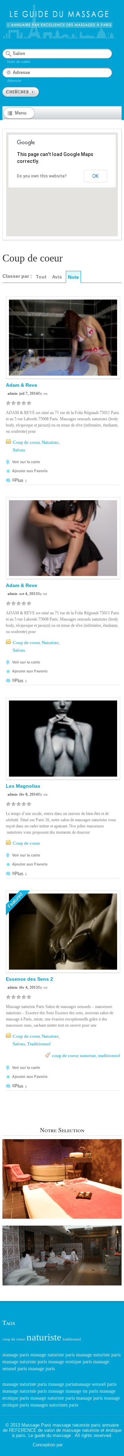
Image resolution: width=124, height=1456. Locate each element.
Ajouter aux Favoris (30, 471)
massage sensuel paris (95, 1384)
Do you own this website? (42, 176)
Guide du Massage (78, 1445)
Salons (19, 449)
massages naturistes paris (54, 1405)
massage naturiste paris (52, 1354)
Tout (41, 277)
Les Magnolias (23, 786)
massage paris (15, 1354)
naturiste (88, 1055)
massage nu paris (81, 1391)
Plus (18, 480)
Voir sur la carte (26, 462)
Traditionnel (39, 1043)
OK (95, 176)
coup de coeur (65, 1055)
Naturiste (50, 442)
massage (56, 1391)
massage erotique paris (70, 1361)
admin (13, 393)
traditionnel (109, 1055)
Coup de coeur (26, 442)
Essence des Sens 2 (29, 979)
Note (73, 277)
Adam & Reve (21, 385)
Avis (57, 277)
